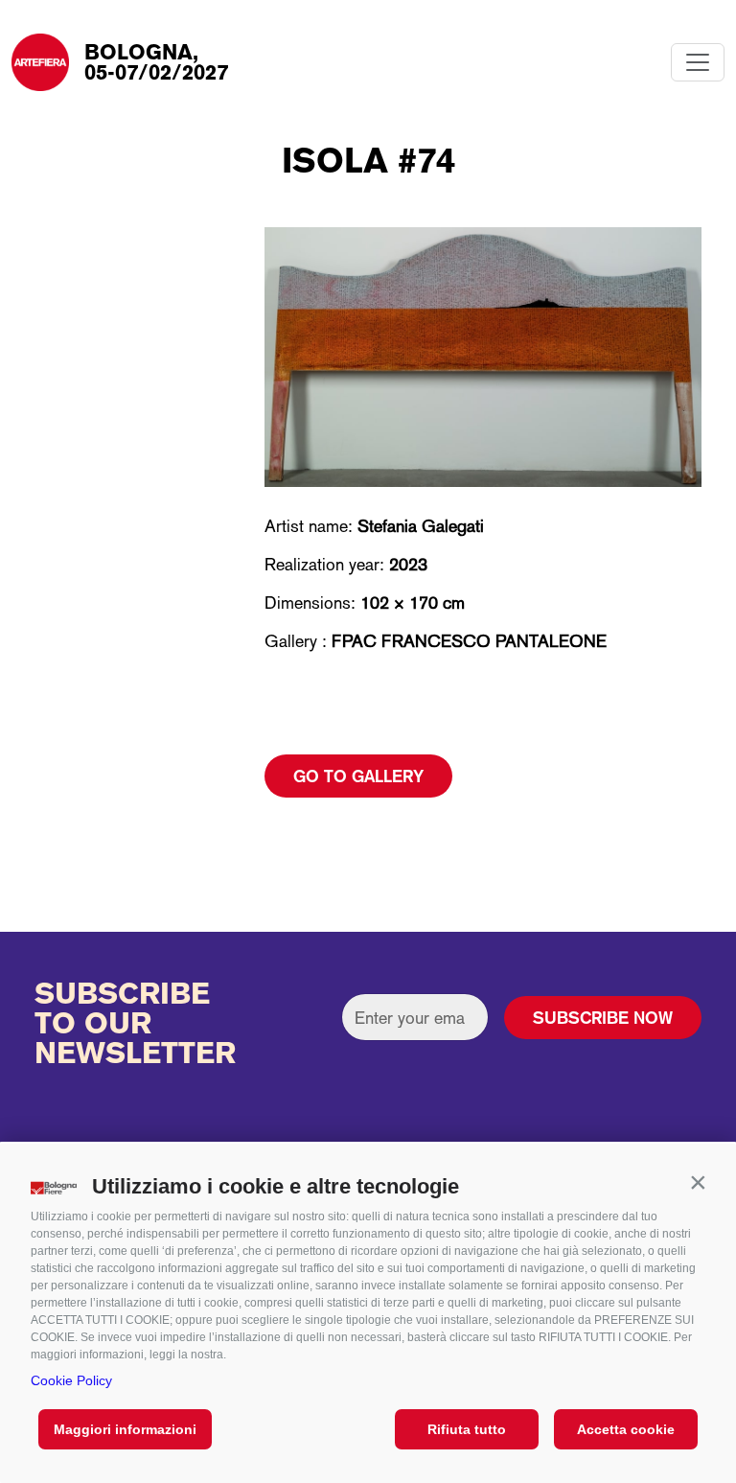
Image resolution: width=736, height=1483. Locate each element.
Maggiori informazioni (125, 1429)
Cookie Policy (71, 1380)
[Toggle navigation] (697, 62)
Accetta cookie (626, 1429)
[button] (697, 1182)
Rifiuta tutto (466, 1429)
